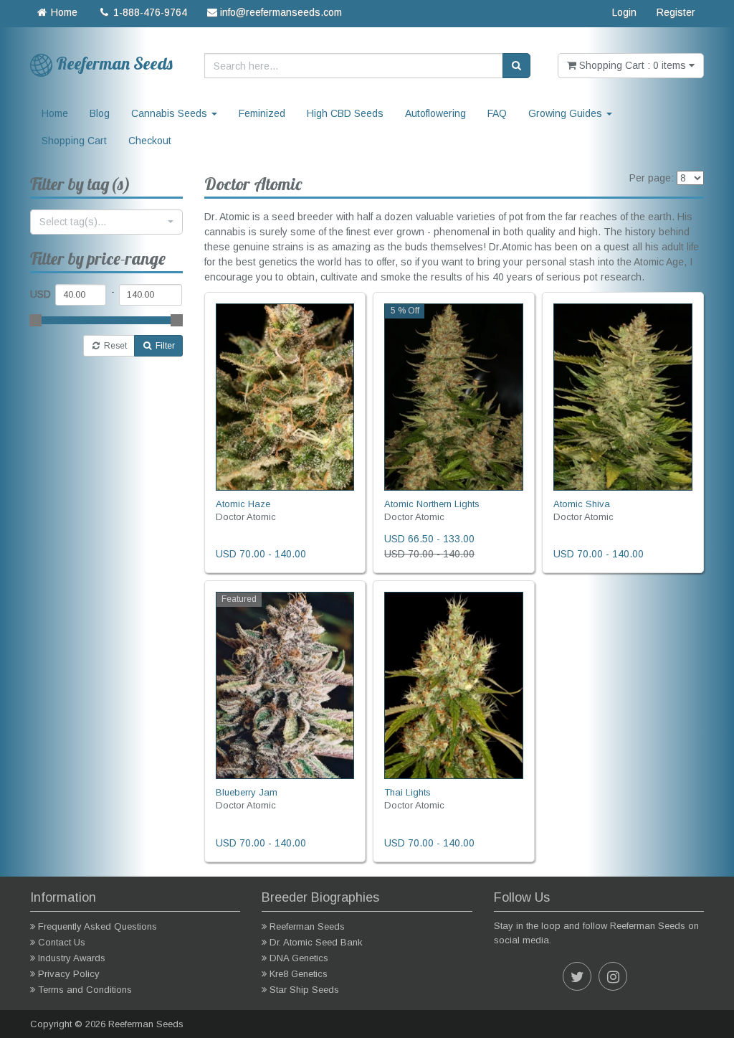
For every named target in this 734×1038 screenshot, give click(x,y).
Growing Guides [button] (566, 113)
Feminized (262, 113)
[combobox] (106, 222)
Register (676, 12)
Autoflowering (435, 113)
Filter (164, 346)
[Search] (516, 65)
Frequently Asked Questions (97, 926)
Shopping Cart (74, 140)
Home (62, 12)
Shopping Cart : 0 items (632, 65)
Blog (100, 113)
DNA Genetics (299, 958)
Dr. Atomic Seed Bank (316, 942)
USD (40, 294)
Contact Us (61, 942)
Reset (114, 346)
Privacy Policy (69, 973)
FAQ (497, 113)
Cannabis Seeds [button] (170, 113)
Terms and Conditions (85, 989)
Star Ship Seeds (304, 989)
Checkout (149, 140)
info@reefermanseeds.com (279, 12)
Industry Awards (71, 958)
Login (624, 12)
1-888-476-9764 (148, 12)
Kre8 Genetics (299, 973)
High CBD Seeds (345, 113)
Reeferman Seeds (307, 926)
